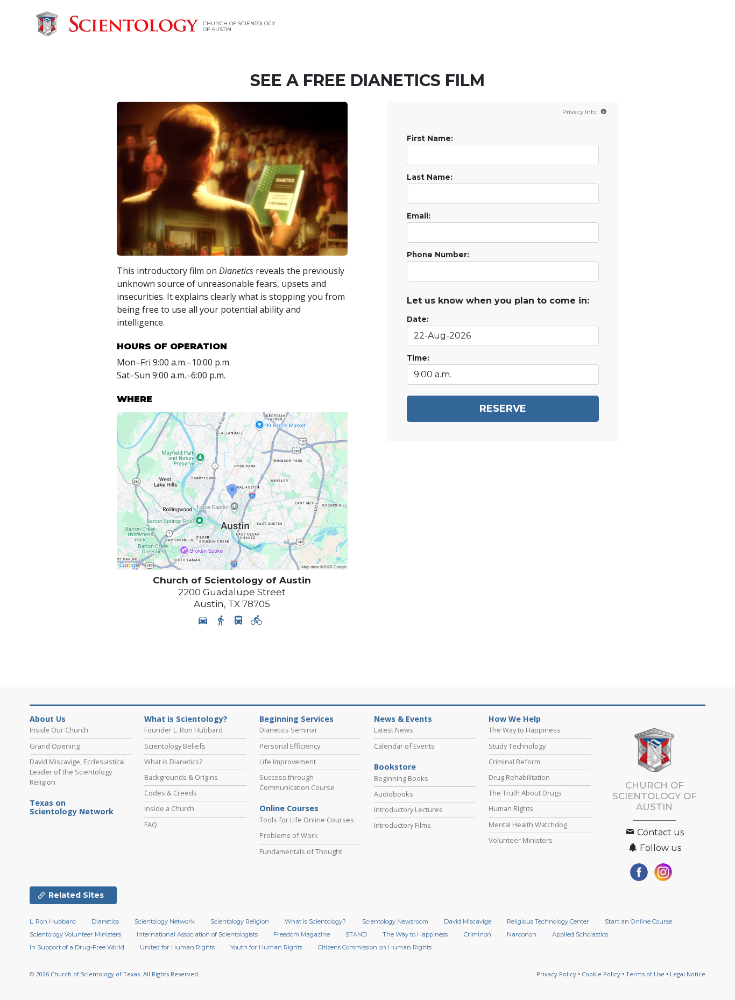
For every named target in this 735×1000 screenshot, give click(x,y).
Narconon (521, 934)
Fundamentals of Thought (300, 851)
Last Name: (430, 177)
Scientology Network (165, 921)
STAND (356, 934)
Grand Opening (55, 746)
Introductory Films (402, 825)
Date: (418, 319)
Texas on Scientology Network (72, 807)
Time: (418, 358)
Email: (418, 216)
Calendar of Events (404, 746)
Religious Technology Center (548, 921)
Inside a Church (169, 808)
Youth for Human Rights (266, 947)
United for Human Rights (177, 947)
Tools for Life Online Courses (306, 820)
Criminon (477, 934)
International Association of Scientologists (197, 934)
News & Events (403, 719)
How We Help (515, 719)
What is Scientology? (186, 719)
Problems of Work (288, 835)
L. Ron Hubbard (53, 921)
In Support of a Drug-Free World (77, 947)
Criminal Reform (514, 761)
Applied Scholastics (580, 934)
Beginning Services (296, 719)
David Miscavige (467, 921)
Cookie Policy (601, 974)
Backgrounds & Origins (181, 777)
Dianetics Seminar (288, 730)
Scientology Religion (239, 921)
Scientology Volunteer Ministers (75, 934)
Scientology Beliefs (175, 746)
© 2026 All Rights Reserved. (115, 974)
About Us (48, 719)
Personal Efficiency (289, 746)
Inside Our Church (59, 730)
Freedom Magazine (301, 934)
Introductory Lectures (408, 809)
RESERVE (502, 408)
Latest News (393, 730)
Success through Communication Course (297, 782)
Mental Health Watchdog (528, 824)
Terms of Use (645, 974)
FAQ (150, 824)
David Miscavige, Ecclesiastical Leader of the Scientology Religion (77, 772)
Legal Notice (687, 974)
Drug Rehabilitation (519, 777)
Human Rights (511, 808)
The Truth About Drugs (525, 793)
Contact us (659, 832)
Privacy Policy (556, 974)
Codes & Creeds (170, 793)
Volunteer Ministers (521, 840)
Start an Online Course (638, 921)
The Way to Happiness (525, 730)
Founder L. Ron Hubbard (183, 730)
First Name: (430, 138)
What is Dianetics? (173, 761)
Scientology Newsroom (395, 921)
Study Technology (517, 746)
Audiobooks (393, 794)
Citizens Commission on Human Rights (375, 947)
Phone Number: (438, 254)
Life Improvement (287, 761)
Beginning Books (401, 778)
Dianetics (105, 921)
